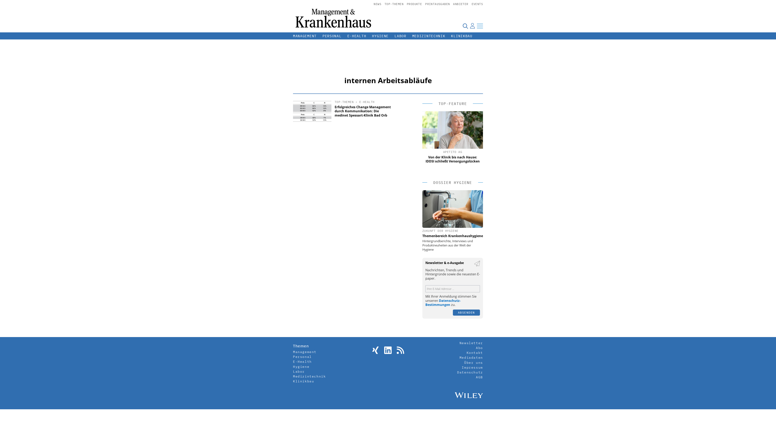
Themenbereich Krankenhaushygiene (452, 236)
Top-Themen (394, 4)
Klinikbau (461, 36)
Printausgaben (437, 4)
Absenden (466, 312)
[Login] (472, 26)
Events (477, 4)
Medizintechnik (428, 36)
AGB (479, 377)
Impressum (472, 367)
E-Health (356, 36)
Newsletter (471, 343)
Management (305, 36)
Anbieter (460, 4)
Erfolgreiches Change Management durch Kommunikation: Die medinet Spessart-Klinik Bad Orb (363, 111)
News (377, 4)
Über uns (473, 363)
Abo (479, 348)
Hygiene (380, 36)
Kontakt (475, 353)
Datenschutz (470, 372)
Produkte (414, 4)
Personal (332, 36)
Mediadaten (471, 357)
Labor (400, 36)
